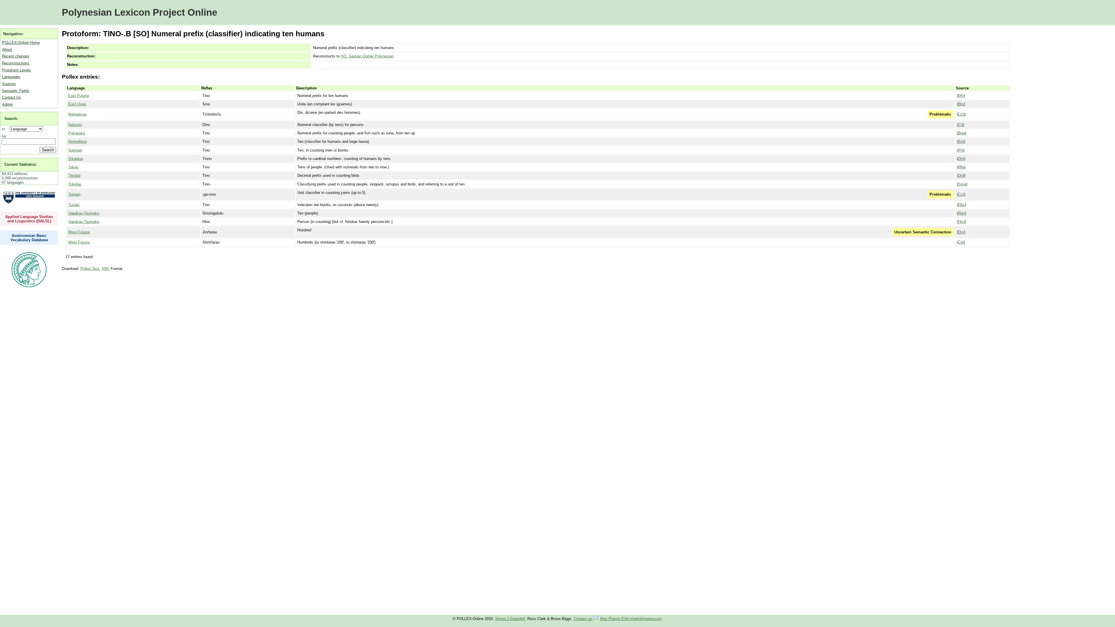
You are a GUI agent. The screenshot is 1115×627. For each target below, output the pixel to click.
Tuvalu (74, 205)
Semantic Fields (15, 91)
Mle (961, 167)
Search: (11, 118)
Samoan (75, 150)
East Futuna (78, 95)
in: (5, 129)
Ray (961, 213)
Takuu (73, 167)
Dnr (961, 158)
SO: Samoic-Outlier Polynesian (367, 56)
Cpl (961, 242)
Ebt (961, 141)
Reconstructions (15, 63)
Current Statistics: (20, 164)
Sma (962, 184)
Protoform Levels (16, 70)
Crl (960, 124)
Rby (961, 205)
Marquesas (77, 114)
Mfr (961, 95)
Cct (961, 194)
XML (105, 268)
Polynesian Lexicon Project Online (139, 12)
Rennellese (77, 141)
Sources (9, 84)
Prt (960, 150)
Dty (961, 232)
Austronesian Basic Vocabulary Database (29, 237)
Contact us (583, 619)
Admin (7, 104)
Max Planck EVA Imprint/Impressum (630, 619)
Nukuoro (75, 124)
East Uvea (77, 104)
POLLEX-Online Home (21, 42)
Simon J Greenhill (510, 619)
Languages (11, 77)
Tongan (74, 194)
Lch (961, 114)
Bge (961, 133)
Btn (961, 104)
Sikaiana (75, 158)
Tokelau (74, 184)
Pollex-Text (89, 268)
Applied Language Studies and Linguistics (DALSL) (29, 219)
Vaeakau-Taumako (83, 213)
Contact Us (11, 97)
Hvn (961, 221)
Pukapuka (76, 133)
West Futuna (79, 232)
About (7, 49)
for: (4, 136)
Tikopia (74, 175)
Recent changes (15, 56)
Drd (961, 175)
